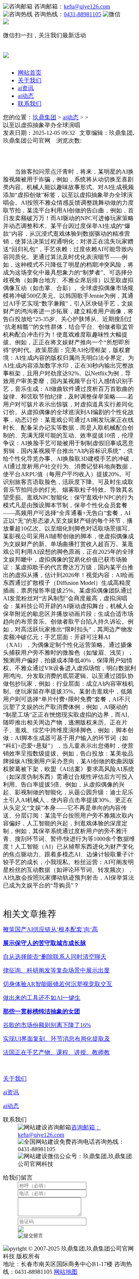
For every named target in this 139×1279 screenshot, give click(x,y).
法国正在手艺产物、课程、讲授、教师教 (56, 1052)
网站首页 (30, 72)
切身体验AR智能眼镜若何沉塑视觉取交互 (57, 984)
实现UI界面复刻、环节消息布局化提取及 (56, 1039)
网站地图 (65, 1272)
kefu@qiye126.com (87, 6)
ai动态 (26, 96)
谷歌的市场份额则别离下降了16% (47, 1025)
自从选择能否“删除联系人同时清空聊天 (54, 957)
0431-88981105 (82, 14)
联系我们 (30, 103)
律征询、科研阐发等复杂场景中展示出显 (56, 970)
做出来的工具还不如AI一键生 (41, 998)
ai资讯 (26, 88)
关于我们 (30, 80)
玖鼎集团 (44, 117)
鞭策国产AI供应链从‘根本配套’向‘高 (50, 929)
